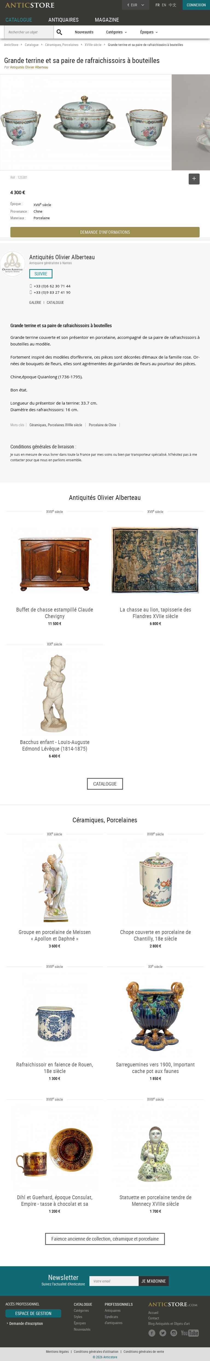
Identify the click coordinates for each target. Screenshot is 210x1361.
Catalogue (32, 45)
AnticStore (11, 45)
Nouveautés (84, 31)
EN (164, 4)
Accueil (153, 1312)
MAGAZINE (107, 19)
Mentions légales (57, 1351)
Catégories (81, 1310)
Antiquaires (113, 1310)
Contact (153, 1318)
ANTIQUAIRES (63, 19)
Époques (80, 1322)
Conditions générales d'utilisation (96, 1351)
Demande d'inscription (26, 1323)
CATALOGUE (18, 19)
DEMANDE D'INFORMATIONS (105, 232)
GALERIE (35, 303)
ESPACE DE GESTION (33, 1313)
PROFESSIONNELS (119, 1304)
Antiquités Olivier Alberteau (62, 257)
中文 (172, 4)
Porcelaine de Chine (102, 425)
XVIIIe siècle (93, 45)
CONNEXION (196, 4)
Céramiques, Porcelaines (61, 45)
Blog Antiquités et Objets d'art (169, 1323)
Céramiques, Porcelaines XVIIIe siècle (56, 425)
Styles (78, 1316)
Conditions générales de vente (144, 1351)
